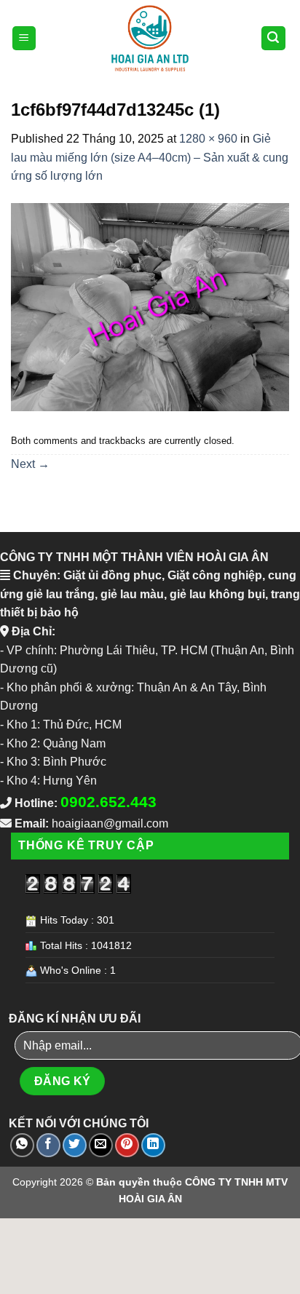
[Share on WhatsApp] (22, 1145)
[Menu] (24, 38)
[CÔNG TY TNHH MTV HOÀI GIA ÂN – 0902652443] (150, 38)
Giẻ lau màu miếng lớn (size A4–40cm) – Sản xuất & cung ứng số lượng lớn (149, 157)
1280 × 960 (208, 138)
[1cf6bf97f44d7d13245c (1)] (150, 306)
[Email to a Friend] (101, 1145)
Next (30, 464)
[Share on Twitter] (75, 1145)
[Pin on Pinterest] (127, 1145)
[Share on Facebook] (48, 1145)
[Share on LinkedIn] (153, 1145)
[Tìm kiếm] (273, 38)
